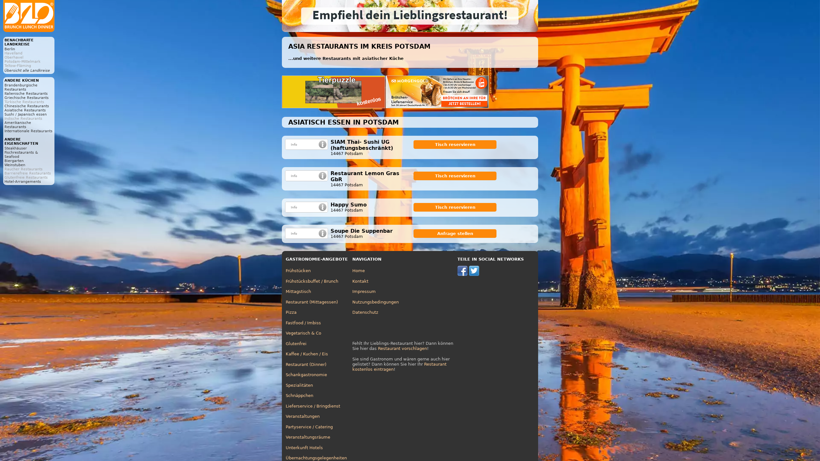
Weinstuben (14, 165)
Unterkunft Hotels (304, 447)
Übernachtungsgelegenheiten (316, 458)
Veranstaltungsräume (308, 437)
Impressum (364, 291)
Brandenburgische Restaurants (20, 87)
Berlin (9, 49)
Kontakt (360, 281)
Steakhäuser (15, 148)
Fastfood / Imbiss (303, 322)
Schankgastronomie (306, 374)
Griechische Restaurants (26, 98)
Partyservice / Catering (309, 427)
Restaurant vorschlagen (402, 348)
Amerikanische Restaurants (17, 125)
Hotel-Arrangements (22, 182)
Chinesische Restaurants (26, 106)
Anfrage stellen (455, 233)
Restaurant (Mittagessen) (312, 302)
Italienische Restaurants (26, 94)
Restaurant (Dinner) (306, 364)
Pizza (291, 312)
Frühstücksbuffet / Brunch (312, 281)
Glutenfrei (296, 343)
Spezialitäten (299, 385)
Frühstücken (298, 270)
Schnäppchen (299, 395)
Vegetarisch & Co (303, 333)
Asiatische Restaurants (25, 110)
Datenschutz (365, 312)
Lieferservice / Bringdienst (313, 406)
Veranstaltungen (303, 416)
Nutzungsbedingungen (375, 302)
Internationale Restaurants (28, 131)
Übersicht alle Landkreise (27, 71)
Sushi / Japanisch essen (25, 114)
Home (358, 270)
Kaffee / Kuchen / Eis (307, 354)
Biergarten (14, 161)
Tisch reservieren (455, 144)
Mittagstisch (298, 291)
